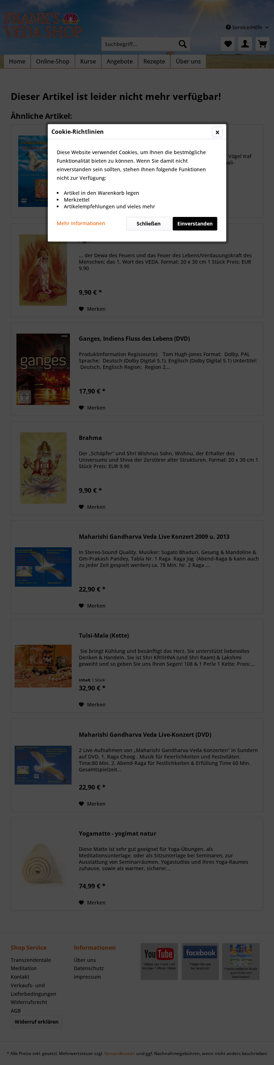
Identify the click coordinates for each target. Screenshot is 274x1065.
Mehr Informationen (81, 223)
